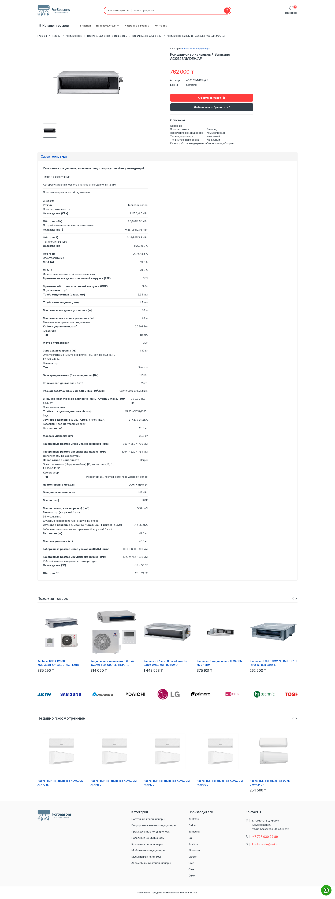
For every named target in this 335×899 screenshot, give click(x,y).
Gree (191, 863)
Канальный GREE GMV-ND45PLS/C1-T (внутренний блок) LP (273, 663)
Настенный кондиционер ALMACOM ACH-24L (61, 782)
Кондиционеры (74, 35)
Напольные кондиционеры (147, 837)
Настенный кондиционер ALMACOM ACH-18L (114, 782)
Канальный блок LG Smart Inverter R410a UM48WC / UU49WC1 (165, 663)
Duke (191, 875)
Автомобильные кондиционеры (151, 863)
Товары (56, 35)
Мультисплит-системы (146, 856)
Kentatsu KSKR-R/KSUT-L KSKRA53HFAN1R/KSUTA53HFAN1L (58, 663)
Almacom (194, 850)
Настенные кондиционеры (148, 819)
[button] (296, 598)
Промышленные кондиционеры (150, 831)
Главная (42, 35)
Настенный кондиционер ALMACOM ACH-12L (167, 782)
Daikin (192, 825)
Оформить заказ (209, 97)
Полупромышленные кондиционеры (107, 35)
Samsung (191, 84)
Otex (191, 869)
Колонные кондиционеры (147, 844)
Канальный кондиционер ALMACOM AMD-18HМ (220, 663)
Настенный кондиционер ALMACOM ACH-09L (220, 782)
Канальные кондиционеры (147, 35)
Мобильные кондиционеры (148, 850)
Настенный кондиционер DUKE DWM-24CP (270, 782)
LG (190, 837)
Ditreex (192, 856)
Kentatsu (193, 819)
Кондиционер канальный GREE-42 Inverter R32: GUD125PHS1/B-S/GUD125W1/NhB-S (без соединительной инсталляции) (112, 663)
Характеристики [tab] (54, 156)
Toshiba (193, 844)
